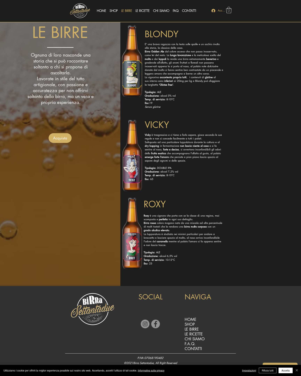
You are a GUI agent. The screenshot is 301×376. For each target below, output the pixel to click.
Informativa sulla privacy (151, 370)
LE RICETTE (194, 334)
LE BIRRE (192, 329)
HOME (190, 319)
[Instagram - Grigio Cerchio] (145, 324)
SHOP (190, 324)
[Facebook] (155, 324)
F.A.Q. (190, 343)
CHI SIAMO (195, 338)
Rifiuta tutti (267, 370)
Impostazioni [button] (249, 370)
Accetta (285, 370)
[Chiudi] (297, 370)
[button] (228, 10)
